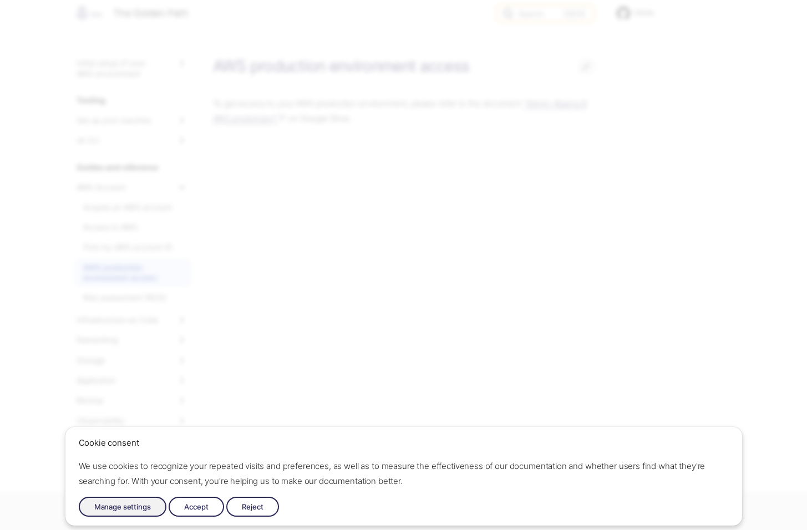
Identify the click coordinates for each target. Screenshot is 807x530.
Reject (252, 506)
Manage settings (122, 506)
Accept (196, 506)
